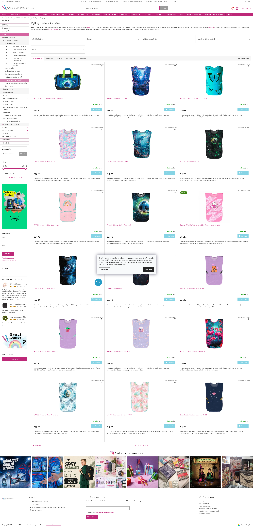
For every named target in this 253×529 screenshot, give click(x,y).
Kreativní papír (8, 104)
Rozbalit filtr (13, 177)
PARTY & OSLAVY (7, 130)
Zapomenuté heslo (9, 261)
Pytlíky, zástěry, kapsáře (13, 80)
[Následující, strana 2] (245, 445)
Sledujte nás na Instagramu (129, 453)
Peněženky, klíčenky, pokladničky (16, 83)
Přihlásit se (8, 254)
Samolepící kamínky (10, 118)
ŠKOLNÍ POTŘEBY (9, 89)
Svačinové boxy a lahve (12, 71)
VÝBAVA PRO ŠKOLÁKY (10, 40)
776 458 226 (35, 504)
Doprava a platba (96, 1)
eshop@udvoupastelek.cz (40, 501)
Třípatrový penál (18, 52)
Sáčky (88, 27)
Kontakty (84, 1)
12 (249, 446)
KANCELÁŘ (5, 31)
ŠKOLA (4, 34)
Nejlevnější (49, 59)
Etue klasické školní (19, 55)
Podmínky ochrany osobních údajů (157, 1)
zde (125, 265)
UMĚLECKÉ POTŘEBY (9, 137)
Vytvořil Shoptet (246, 525)
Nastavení (104, 270)
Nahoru (38, 445)
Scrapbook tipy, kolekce (11, 124)
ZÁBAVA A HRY (6, 134)
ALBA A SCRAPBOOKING (10, 98)
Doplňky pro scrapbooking (12, 115)
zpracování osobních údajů (105, 513)
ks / (14, 359)
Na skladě (10, 174)
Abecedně (83, 59)
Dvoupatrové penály (19, 49)
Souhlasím (148, 270)
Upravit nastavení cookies (53, 525)
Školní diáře (9, 86)
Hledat (163, 8)
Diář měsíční (6, 143)
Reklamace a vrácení (205, 514)
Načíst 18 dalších (141, 445)
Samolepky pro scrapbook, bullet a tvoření (15, 108)
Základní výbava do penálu (19, 64)
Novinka (183, 192)
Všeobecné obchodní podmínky (132, 1)
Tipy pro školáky (8, 92)
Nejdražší (59, 59)
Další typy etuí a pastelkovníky (18, 59)
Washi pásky (7, 112)
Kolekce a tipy (6, 28)
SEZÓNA (4, 127)
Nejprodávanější (71, 59)
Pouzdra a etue (10, 43)
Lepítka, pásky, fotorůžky (11, 121)
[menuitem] (4, 14)
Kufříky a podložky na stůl (13, 77)
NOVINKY (5, 25)
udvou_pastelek (37, 510)
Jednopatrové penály (20, 46)
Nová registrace (8, 258)
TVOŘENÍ (5, 95)
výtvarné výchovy (53, 29)
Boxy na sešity (10, 68)
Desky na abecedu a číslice (13, 74)
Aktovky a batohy (9, 37)
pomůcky (211, 27)
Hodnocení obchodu (112, 1)
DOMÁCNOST (6, 140)
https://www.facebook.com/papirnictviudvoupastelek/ (48, 507)
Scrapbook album (9, 101)
